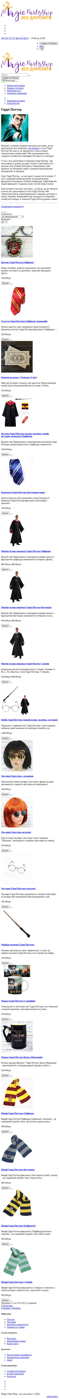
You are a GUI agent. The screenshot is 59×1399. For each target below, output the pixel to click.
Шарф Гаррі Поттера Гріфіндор (17, 1113)
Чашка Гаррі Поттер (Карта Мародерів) (22, 1057)
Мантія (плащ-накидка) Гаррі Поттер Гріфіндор (26, 551)
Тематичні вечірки (16, 85)
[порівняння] (11, 283)
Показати (5, 219)
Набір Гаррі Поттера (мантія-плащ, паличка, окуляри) (29, 720)
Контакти (11, 1338)
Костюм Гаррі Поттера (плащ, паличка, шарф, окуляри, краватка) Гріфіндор (25, 434)
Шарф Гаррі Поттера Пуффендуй (18, 1226)
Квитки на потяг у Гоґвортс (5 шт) (19, 377)
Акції (9, 1360)
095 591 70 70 (7, 38)
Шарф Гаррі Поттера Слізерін (16, 1282)
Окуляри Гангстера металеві (16, 832)
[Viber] (6, 1308)
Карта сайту (13, 1343)
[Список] (2, 212)
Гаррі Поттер (13, 103)
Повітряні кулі (14, 90)
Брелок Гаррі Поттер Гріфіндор (17, 262)
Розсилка (11, 1376)
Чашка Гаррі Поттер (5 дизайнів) (18, 1001)
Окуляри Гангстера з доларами (17, 776)
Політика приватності (17, 1324)
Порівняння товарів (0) (12, 206)
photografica (52, 1396)
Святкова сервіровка (17, 93)
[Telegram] (6, 1305)
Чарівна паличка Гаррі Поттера (17, 944)
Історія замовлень (15, 1374)
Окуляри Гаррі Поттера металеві (18, 888)
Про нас (11, 1319)
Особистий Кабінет (16, 1371)
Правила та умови (16, 1327)
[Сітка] (5, 212)
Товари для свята (15, 88)
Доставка (11, 1322)
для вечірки (33, 148)
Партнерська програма (18, 1357)
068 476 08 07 (22, 38)
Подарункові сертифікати (19, 1355)
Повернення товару (16, 1341)
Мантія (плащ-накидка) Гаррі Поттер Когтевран (26, 607)
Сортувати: (6, 214)
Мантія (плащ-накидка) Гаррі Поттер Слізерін (25, 663)
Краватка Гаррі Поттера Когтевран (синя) (23, 492)
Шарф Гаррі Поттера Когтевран (18, 1169)
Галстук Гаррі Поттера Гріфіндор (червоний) (24, 321)
